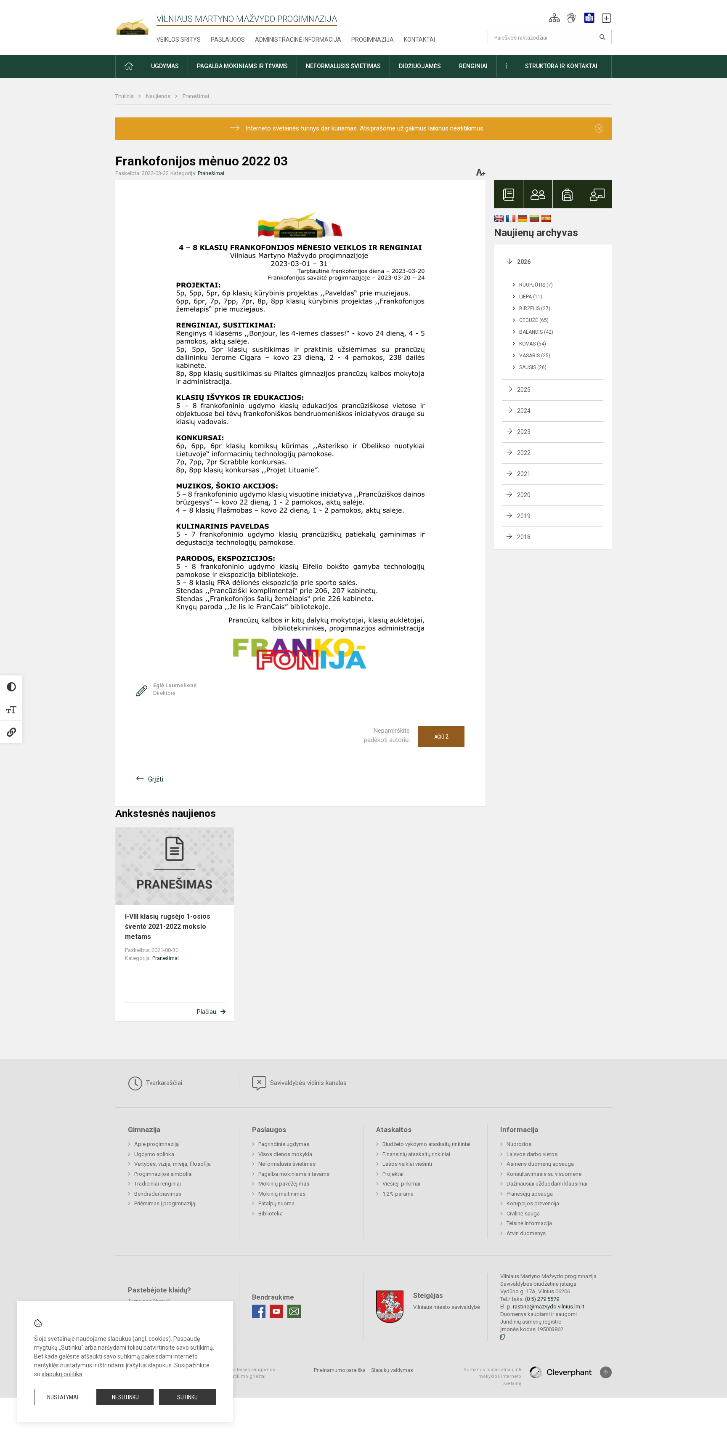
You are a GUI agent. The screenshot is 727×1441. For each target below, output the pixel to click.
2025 (524, 389)
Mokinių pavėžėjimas (283, 1183)
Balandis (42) (536, 332)
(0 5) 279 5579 (542, 1299)
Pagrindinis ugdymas (283, 1144)
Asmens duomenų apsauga (540, 1164)
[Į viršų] (606, 1372)
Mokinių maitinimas (281, 1194)
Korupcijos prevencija (533, 1203)
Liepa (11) (530, 297)
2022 (524, 452)
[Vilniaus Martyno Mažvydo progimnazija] (136, 22)
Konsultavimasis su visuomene (544, 1174)
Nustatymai (62, 1397)
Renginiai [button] (473, 66)
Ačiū (441, 736)
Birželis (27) (534, 308)
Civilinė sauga (523, 1213)
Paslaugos (228, 39)
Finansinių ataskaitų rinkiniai (416, 1154)
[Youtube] (276, 1311)
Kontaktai (419, 39)
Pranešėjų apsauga (530, 1194)
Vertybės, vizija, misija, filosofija (172, 1164)
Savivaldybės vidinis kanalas (307, 1083)
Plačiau (206, 1011)
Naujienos (159, 96)
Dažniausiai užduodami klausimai (547, 1183)
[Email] (294, 1311)
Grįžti (155, 779)
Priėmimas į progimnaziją (164, 1203)
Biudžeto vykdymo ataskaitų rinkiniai (426, 1144)
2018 (524, 537)
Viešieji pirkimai (401, 1183)
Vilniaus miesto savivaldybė (446, 1306)
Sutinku (187, 1397)
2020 (524, 495)
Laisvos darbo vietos (532, 1154)
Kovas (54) (532, 344)
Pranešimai (196, 96)
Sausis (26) (533, 367)
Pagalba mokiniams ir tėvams (293, 1174)
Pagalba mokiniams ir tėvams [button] (242, 66)
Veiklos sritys (179, 39)
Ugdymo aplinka (154, 1154)
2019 (524, 516)
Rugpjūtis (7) (536, 285)
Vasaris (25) (534, 356)
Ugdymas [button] (165, 66)
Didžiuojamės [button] (420, 66)
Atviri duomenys (526, 1233)
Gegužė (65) (534, 320)
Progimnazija (372, 39)
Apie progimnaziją (156, 1144)
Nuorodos (519, 1144)
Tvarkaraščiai (163, 1083)
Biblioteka (270, 1213)
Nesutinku (125, 1397)
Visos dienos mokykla (285, 1154)
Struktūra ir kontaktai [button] (561, 66)
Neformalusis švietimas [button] (343, 66)
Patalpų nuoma (276, 1203)
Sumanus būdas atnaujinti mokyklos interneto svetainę (492, 1376)
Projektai (392, 1174)
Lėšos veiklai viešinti (407, 1164)
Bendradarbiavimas (157, 1194)
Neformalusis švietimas (287, 1164)
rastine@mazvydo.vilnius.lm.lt (548, 1306)
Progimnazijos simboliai (163, 1174)
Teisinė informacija (529, 1223)
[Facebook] (258, 1311)
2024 (524, 410)
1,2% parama (398, 1194)
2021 (524, 474)
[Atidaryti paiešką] (602, 37)
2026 (524, 261)
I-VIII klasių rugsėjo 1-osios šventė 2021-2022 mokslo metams (167, 926)
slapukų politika (62, 1374)
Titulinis (125, 96)
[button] (554, 18)
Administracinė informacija (298, 39)
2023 (524, 431)
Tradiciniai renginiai (157, 1183)
